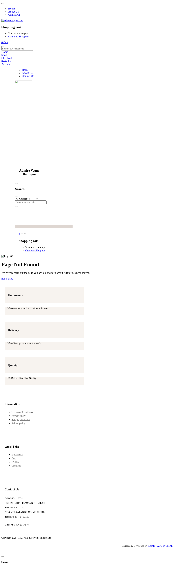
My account (17, 454)
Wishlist (15, 462)
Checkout (16, 466)
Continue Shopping (18, 36)
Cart (14, 458)
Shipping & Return (21, 419)
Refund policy (18, 423)
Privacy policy (18, 416)
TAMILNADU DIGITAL (160, 546)
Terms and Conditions (22, 412)
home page (7, 278)
